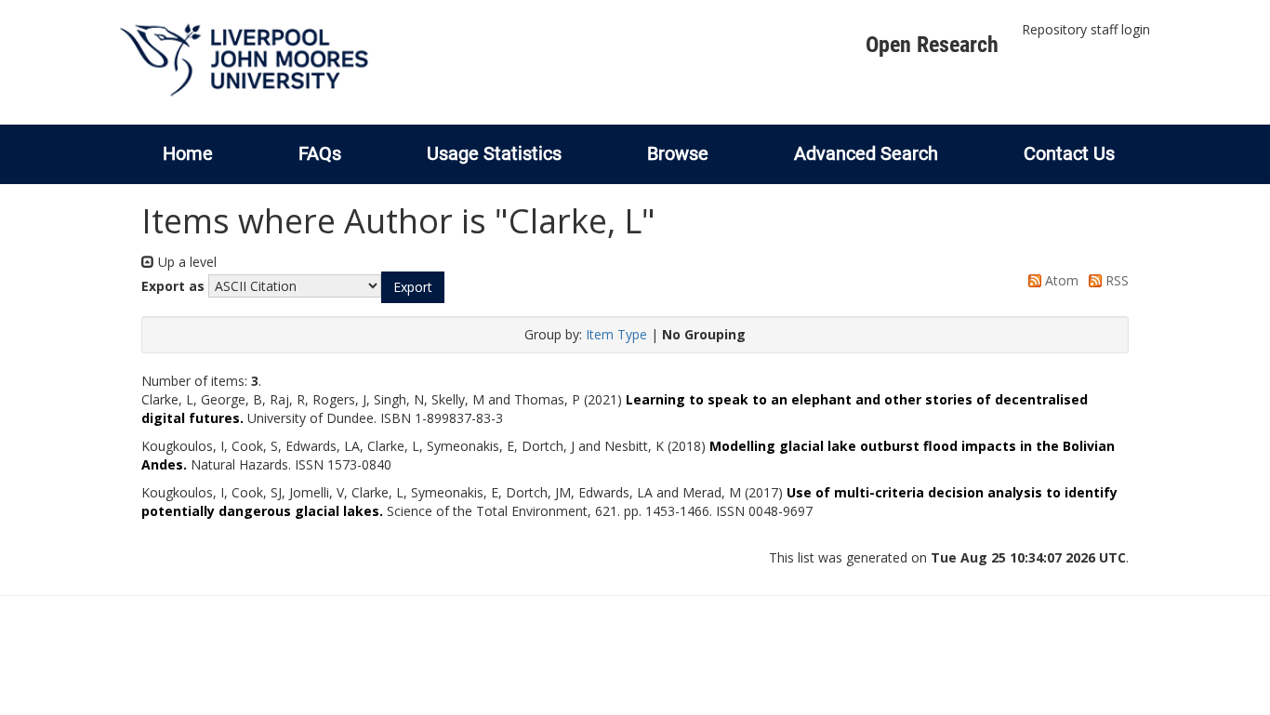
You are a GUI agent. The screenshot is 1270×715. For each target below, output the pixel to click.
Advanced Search (866, 153)
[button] (412, 287)
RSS (1115, 280)
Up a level (185, 262)
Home (188, 153)
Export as (173, 286)
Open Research (932, 45)
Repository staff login (1086, 29)
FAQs (319, 153)
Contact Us (1069, 153)
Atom (1059, 280)
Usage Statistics (494, 153)
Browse (677, 153)
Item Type (616, 334)
